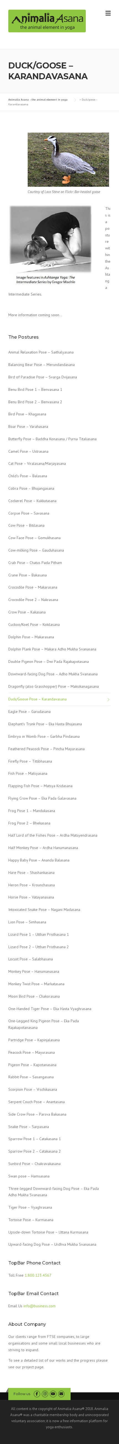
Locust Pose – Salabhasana (30, 958)
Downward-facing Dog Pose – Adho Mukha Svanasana (53, 673)
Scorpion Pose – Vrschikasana (32, 1089)
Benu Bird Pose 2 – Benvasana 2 (35, 401)
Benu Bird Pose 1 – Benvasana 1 (35, 389)
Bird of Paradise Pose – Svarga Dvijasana (42, 377)
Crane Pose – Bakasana (27, 575)
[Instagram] (45, 1394)
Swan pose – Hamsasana (29, 1176)
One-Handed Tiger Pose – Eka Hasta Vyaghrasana (49, 1008)
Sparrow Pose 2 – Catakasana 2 (34, 1151)
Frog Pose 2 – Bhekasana (29, 823)
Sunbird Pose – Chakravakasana (34, 1163)
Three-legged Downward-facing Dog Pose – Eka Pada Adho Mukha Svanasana (53, 1192)
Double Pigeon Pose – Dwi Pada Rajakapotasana (48, 661)
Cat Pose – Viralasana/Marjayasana (37, 463)
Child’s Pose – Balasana (27, 475)
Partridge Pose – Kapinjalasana (34, 1039)
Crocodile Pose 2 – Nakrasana (33, 599)
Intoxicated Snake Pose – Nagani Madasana (44, 909)
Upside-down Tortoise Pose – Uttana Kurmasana (48, 1232)
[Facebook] (37, 1394)
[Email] (61, 1394)
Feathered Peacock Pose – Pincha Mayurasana (46, 748)
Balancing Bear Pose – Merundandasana (41, 364)
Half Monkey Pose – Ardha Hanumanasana (43, 847)
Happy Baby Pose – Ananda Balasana (38, 860)
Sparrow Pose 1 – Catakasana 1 (34, 1138)
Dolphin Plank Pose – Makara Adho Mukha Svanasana (52, 649)
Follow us (22, 1394)
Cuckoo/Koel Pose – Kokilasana (34, 624)
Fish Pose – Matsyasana (27, 773)
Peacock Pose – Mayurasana (31, 1052)
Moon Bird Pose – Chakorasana (34, 996)
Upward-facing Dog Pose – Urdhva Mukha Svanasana (52, 1244)
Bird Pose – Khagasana (27, 414)
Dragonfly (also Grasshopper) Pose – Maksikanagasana (53, 686)
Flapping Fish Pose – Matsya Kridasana (40, 785)
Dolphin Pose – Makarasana (31, 636)
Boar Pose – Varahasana (28, 426)
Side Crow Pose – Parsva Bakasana (37, 1114)
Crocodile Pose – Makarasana (32, 587)
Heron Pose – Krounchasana (31, 884)
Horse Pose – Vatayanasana (31, 897)
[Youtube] (53, 1394)
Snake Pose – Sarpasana (28, 1126)
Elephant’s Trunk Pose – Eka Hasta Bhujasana (45, 723)
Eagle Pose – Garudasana (29, 711)
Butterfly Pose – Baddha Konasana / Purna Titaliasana (52, 438)
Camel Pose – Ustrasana (28, 451)
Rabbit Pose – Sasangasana (31, 1076)
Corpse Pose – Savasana (28, 513)
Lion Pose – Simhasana (27, 921)
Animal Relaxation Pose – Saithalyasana (41, 352)
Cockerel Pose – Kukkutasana (32, 500)
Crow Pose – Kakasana (27, 612)
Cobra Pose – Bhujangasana (31, 488)
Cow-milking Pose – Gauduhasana (36, 550)
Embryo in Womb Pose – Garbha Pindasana (44, 736)
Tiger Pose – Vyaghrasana (30, 1207)
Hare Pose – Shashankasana (31, 872)
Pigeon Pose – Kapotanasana (32, 1064)
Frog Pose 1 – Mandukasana (31, 810)
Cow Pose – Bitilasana (26, 525)
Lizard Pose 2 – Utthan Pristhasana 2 (38, 946)
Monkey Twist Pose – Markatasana (36, 983)
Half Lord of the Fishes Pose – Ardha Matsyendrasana (52, 835)
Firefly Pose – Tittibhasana (30, 761)
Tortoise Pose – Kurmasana (30, 1219)
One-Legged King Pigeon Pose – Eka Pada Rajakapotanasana (43, 1024)
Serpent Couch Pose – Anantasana (36, 1101)
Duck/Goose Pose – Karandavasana (37, 699)
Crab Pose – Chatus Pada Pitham (35, 562)
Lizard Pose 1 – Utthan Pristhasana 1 (38, 934)
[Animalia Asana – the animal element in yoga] (47, 20)
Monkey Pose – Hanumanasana (33, 971)
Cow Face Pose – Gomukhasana (34, 537)
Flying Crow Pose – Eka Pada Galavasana (42, 798)
